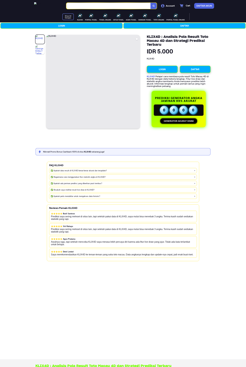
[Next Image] (137, 82)
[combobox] (108, 6)
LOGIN (61, 26)
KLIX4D (151, 76)
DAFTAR (184, 26)
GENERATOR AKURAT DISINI (179, 121)
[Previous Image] (48, 82)
